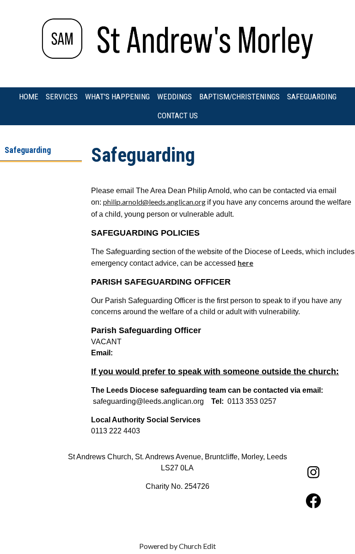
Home (28, 96)
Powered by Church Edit (177, 546)
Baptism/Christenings (239, 96)
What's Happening (117, 96)
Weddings (174, 96)
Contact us (178, 115)
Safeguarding (312, 96)
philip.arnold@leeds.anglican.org (154, 201)
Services (62, 96)
